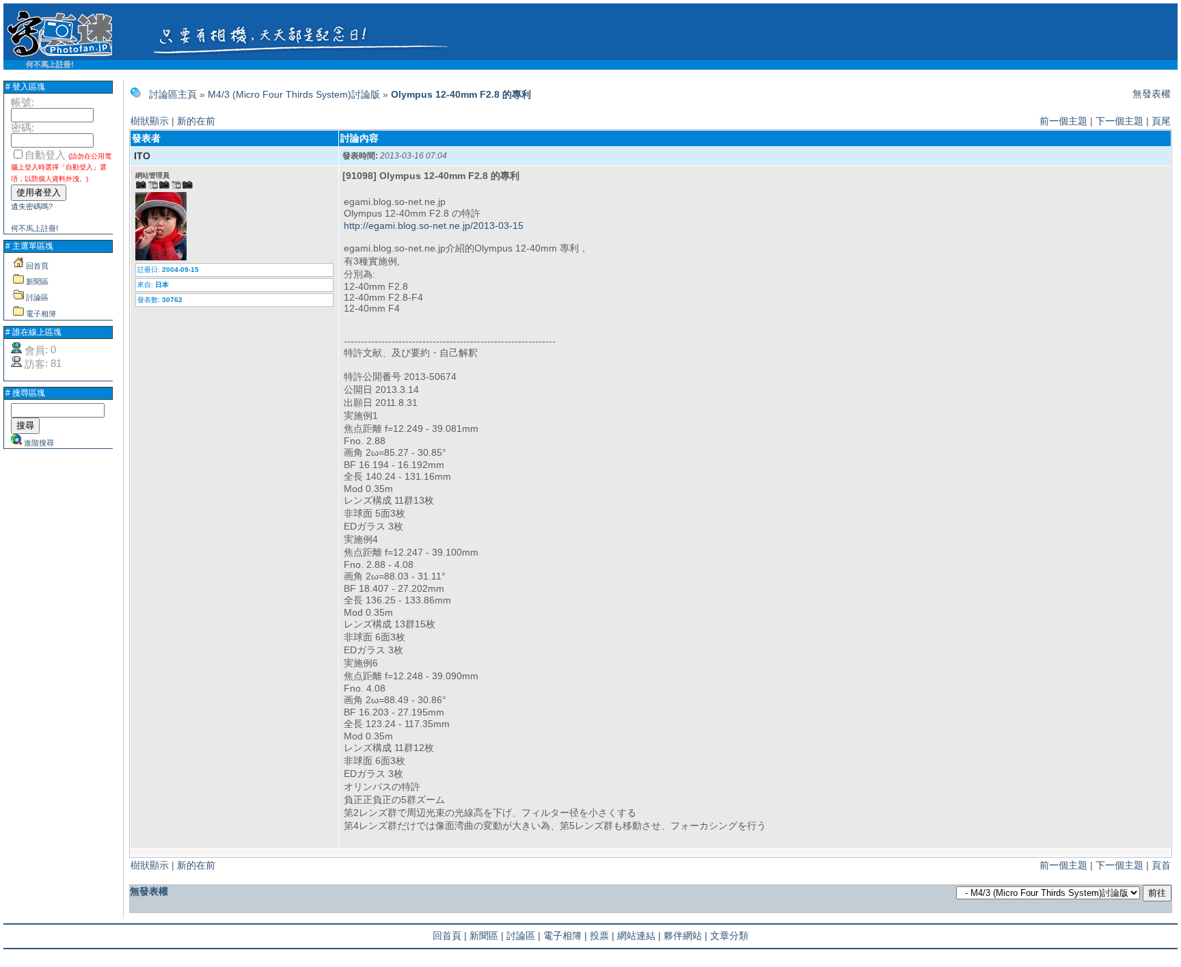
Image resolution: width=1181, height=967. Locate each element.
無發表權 (1151, 93)
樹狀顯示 (150, 120)
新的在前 (196, 120)
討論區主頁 (173, 94)
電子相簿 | (565, 935)
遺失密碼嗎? (32, 206)
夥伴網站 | (685, 935)
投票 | (602, 935)
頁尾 (1161, 120)
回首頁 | (450, 935)
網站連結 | (639, 935)
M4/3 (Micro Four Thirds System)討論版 (294, 94)
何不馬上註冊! (50, 64)
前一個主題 (1063, 120)
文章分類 (729, 935)
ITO (142, 155)
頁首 (1161, 865)
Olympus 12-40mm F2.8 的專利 (461, 94)
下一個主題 (1119, 120)
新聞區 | (487, 935)
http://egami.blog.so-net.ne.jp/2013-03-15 (434, 225)
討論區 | (523, 935)
